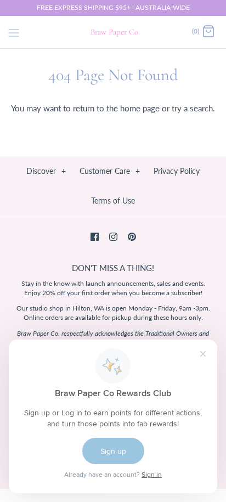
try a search (192, 108)
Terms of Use (113, 200)
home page (140, 108)
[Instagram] (113, 237)
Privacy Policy (177, 171)
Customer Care (110, 171)
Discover (46, 171)
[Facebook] (95, 237)
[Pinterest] (132, 237)
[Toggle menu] (13, 31)
